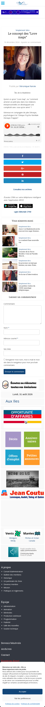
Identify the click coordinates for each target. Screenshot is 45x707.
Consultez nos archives (22, 189)
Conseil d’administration (13, 571)
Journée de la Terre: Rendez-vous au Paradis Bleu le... (28, 253)
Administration (9, 606)
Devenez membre (11, 584)
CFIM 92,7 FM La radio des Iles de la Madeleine (17, 147)
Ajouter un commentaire (31, 42)
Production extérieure (12, 616)
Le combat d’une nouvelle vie (29, 241)
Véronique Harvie (27, 86)
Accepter (22, 692)
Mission (7, 587)
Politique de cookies (12, 704)
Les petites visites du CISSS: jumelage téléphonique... (27, 288)
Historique (8, 578)
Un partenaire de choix (13, 581)
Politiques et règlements (13, 591)
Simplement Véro (23, 30)
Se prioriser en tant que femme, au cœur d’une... (28, 264)
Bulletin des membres (12, 575)
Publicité (7, 622)
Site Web (7, 349)
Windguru (13, 538)
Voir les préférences (22, 698)
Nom (6, 328)
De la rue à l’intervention (28, 274)
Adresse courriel (11, 338)
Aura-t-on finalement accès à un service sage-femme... (29, 230)
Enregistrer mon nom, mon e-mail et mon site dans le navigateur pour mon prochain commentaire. (22, 362)
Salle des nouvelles (11, 625)
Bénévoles (8, 612)
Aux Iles (11, 401)
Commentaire (9, 304)
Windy (13, 541)
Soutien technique (11, 629)
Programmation (10, 619)
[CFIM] (22, 2)
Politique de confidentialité (30, 704)
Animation (8, 609)
